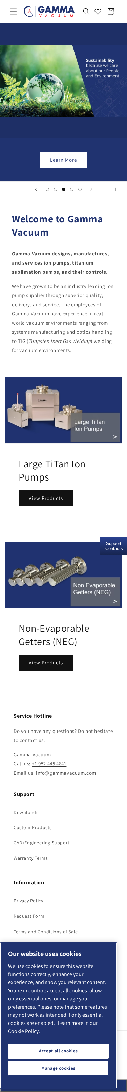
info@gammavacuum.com (66, 772)
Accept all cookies (58, 1051)
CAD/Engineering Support (42, 843)
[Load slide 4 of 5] (72, 189)
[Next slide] (91, 189)
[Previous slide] (35, 189)
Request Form (29, 916)
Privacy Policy (28, 901)
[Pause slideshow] (119, 189)
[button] (13, 11)
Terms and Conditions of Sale (46, 932)
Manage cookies (58, 1068)
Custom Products (33, 827)
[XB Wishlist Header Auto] (98, 11)
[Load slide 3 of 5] (64, 189)
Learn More (63, 160)
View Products (46, 498)
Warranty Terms (31, 858)
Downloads (26, 812)
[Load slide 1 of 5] (47, 189)
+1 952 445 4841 (49, 763)
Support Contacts (114, 546)
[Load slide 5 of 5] (80, 189)
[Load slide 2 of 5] (55, 189)
